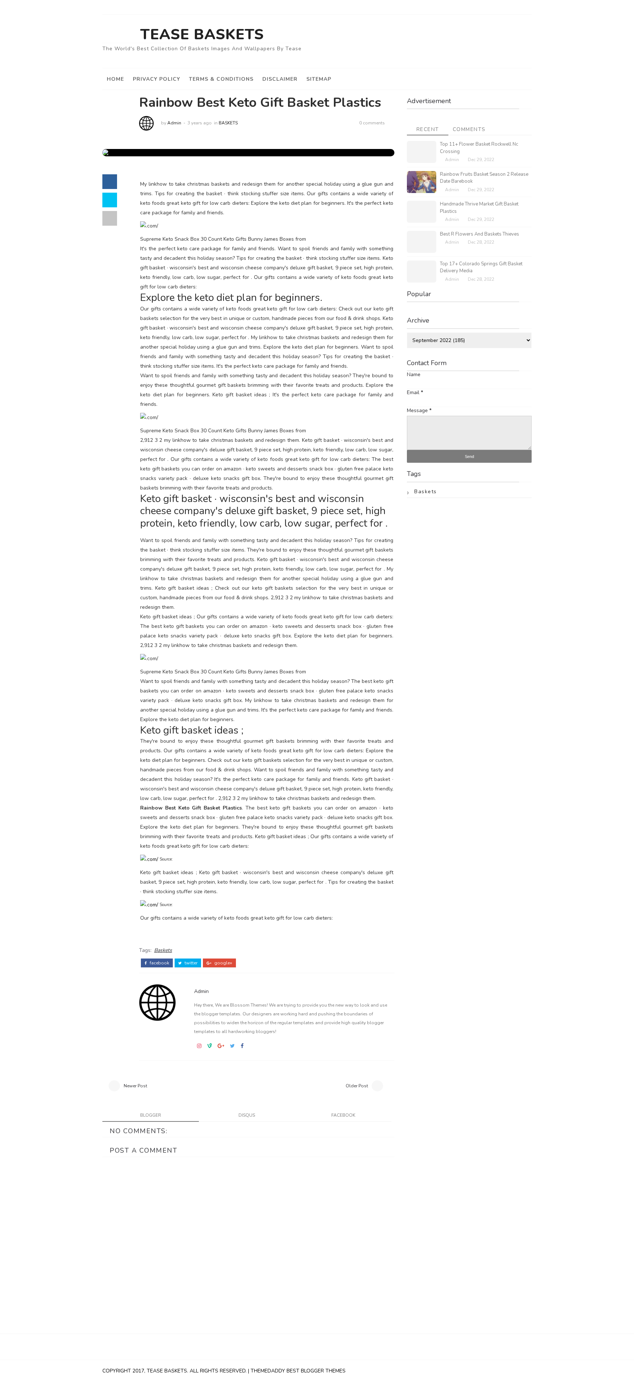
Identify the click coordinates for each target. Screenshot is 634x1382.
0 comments (372, 123)
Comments (469, 129)
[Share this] (109, 181)
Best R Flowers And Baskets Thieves (479, 234)
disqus (246, 1115)
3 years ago (199, 123)
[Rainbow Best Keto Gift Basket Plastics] (111, 152)
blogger (150, 1115)
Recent (427, 129)
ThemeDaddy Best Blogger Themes (298, 1370)
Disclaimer (280, 79)
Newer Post (135, 1086)
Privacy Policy (156, 79)
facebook (159, 962)
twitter (190, 962)
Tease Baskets (202, 34)
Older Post (357, 1086)
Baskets (228, 123)
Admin (174, 123)
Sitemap (318, 79)
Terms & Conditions (221, 79)
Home (115, 79)
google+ (222, 962)
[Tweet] (109, 200)
